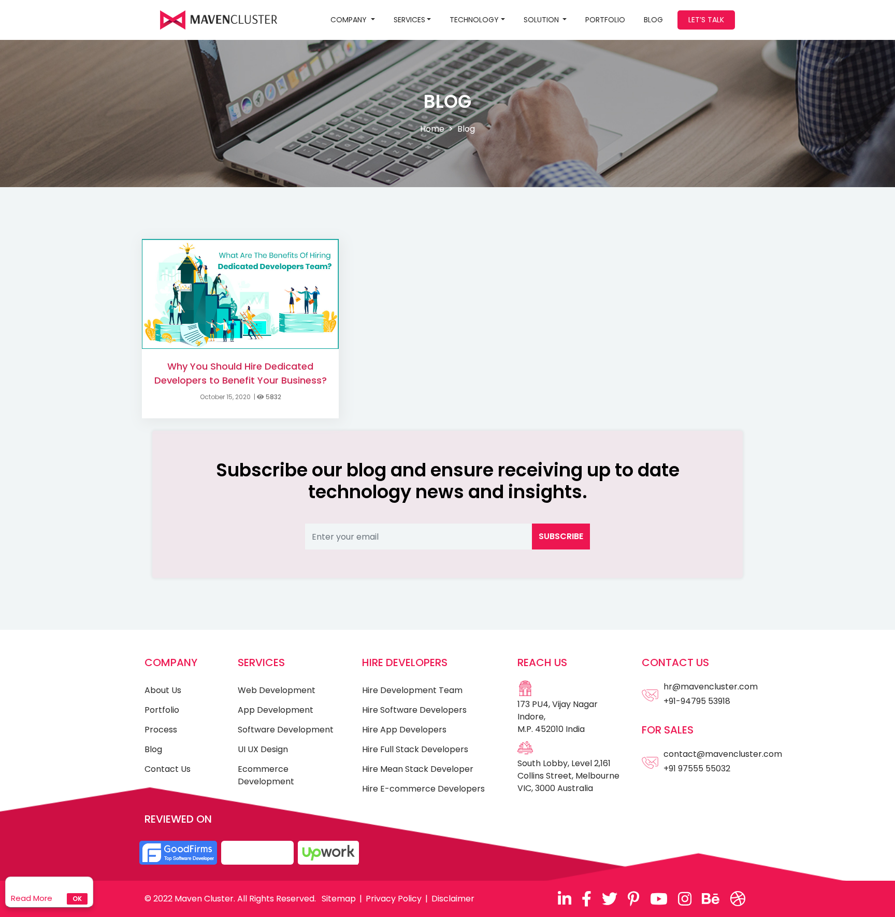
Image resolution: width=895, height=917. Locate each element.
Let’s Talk (706, 20)
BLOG (653, 20)
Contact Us (168, 769)
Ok (77, 898)
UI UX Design (263, 749)
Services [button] (409, 20)
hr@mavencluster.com (710, 687)
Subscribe (561, 536)
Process (161, 730)
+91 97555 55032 (696, 768)
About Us (163, 690)
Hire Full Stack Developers (415, 749)
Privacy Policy (394, 899)
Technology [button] (474, 20)
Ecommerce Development (266, 775)
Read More (31, 898)
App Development (275, 710)
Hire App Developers (404, 730)
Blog (153, 749)
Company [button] (349, 20)
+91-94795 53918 (696, 701)
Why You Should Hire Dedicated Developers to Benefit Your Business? (240, 373)
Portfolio (605, 20)
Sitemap (339, 899)
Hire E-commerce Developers (423, 789)
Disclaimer (452, 899)
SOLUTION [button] (542, 20)
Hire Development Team (412, 690)
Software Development (286, 730)
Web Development (276, 690)
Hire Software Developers (414, 710)
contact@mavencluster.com (722, 754)
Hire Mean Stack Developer (417, 769)
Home (432, 129)
